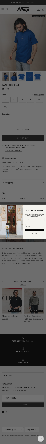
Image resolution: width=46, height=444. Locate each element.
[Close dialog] (44, 206)
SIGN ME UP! (34, 230)
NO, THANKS (34, 233)
